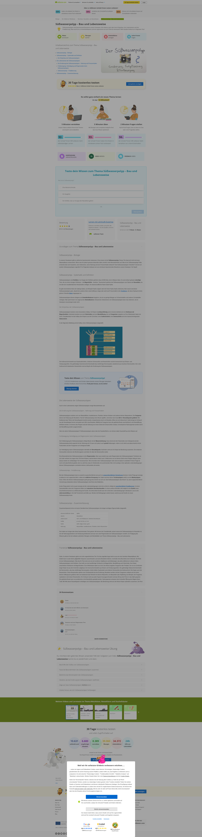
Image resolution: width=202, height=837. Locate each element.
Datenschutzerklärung (109, 776)
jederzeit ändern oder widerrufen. (84, 788)
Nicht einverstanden (101, 809)
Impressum (106, 818)
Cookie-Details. (125, 776)
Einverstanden (102, 797)
